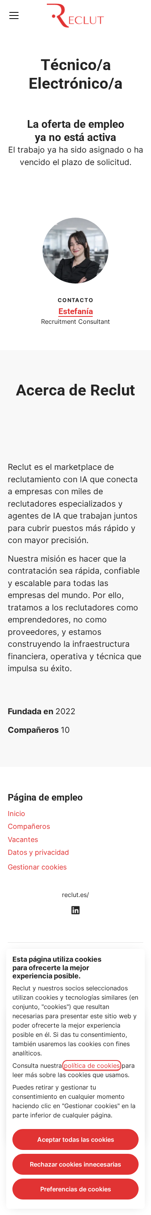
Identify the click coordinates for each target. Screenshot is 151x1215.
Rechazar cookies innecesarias (75, 1164)
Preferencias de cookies (75, 1189)
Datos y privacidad (38, 852)
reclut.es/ (75, 895)
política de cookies (92, 1065)
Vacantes (23, 839)
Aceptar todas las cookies (75, 1139)
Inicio (16, 813)
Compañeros (29, 826)
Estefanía (75, 311)
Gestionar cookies (37, 867)
